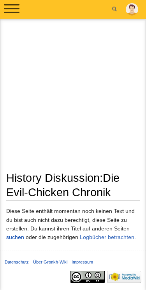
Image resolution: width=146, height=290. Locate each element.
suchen (15, 237)
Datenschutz (17, 262)
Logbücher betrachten (107, 237)
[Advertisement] (73, 98)
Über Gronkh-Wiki (50, 262)
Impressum (82, 262)
